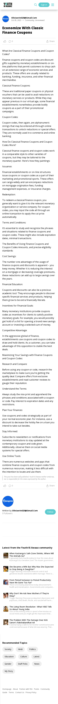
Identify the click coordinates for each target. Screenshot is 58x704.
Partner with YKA (26, 689)
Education (9, 656)
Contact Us (19, 692)
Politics (32, 649)
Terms (11, 692)
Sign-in (44, 4)
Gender (8, 663)
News (36, 663)
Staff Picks (22, 663)
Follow (50, 511)
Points (36, 689)
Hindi (20, 649)
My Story (9, 671)
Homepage (7, 689)
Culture (23, 656)
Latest (36, 656)
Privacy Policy (31, 692)
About (15, 689)
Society (8, 649)
